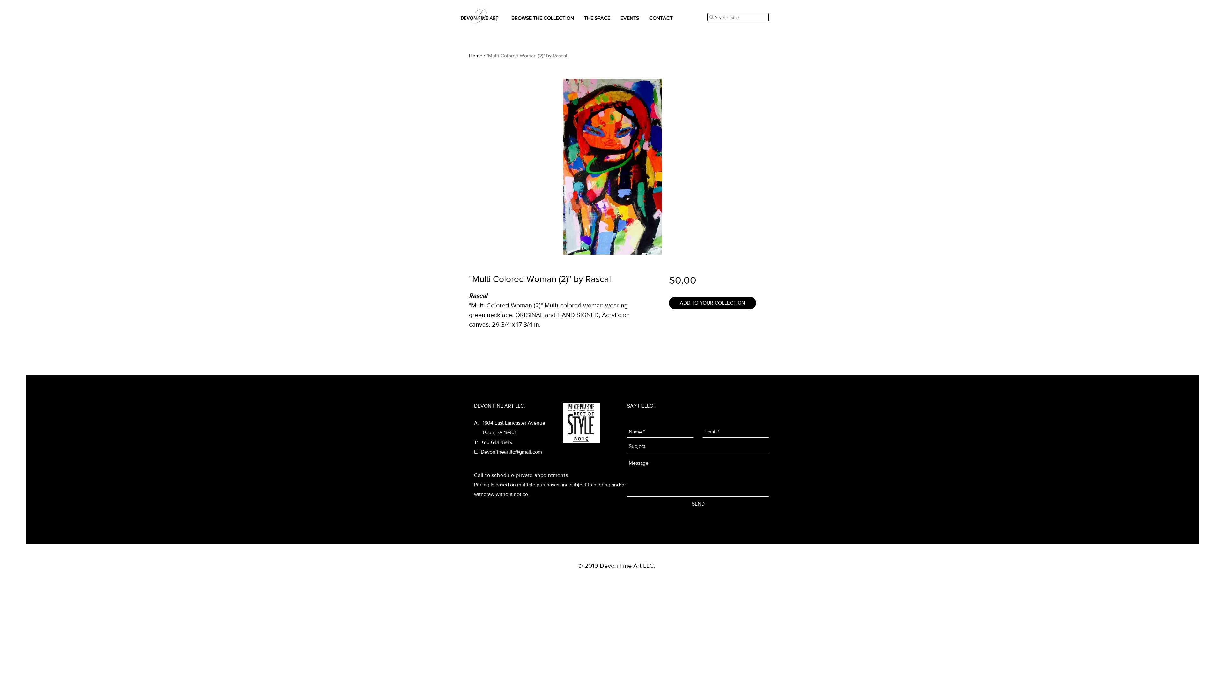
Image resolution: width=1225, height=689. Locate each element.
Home (475, 55)
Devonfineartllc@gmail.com (511, 452)
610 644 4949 (497, 442)
